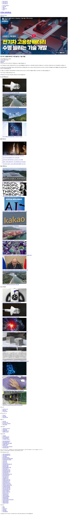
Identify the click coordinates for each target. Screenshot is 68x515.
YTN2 (4, 507)
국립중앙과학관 (5, 497)
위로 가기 (2, 16)
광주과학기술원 (5, 466)
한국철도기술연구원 (6, 479)
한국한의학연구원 (6, 475)
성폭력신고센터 (5, 431)
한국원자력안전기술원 (7, 459)
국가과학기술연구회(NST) (7, 446)
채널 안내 (4, 410)
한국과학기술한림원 (6, 487)
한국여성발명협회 (6, 496)
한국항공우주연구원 (6, 480)
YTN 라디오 (5, 508)
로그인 (3, 15)
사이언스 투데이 (6, 5)
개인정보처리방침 (6, 436)
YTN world (5, 510)
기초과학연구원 (5, 477)
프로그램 (4, 6)
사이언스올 (5, 460)
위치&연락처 (5, 411)
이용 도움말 (5, 424)
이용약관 (4, 435)
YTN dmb (4, 509)
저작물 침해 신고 (6, 430)
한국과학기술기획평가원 (7, 464)
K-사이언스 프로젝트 (6, 423)
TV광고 (4, 415)
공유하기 (2, 62)
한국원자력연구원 (6, 481)
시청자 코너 (5, 8)
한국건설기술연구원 (6, 488)
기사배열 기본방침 (6, 439)
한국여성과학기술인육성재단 (8, 499)
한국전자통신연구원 (6, 469)
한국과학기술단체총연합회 (8, 458)
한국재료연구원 (5, 494)
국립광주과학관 (5, 501)
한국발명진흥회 (5, 498)
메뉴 (6, 15)
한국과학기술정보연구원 (7, 485)
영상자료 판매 (5, 417)
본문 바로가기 (5, 2)
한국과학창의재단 (6, 442)
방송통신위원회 (5, 444)
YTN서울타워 (5, 511)
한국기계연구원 (5, 476)
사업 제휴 (4, 416)
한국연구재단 (5, 445)
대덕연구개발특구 (6, 490)
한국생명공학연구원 (6, 471)
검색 (1, 15)
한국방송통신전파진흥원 (7, 443)
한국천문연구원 (5, 468)
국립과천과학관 (5, 495)
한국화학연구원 (5, 478)
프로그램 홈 (2, 61)
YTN (3, 506)
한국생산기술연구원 (6, 491)
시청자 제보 (5, 429)
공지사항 (4, 421)
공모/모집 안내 (5, 422)
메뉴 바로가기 (5, 1)
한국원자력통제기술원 (7, 467)
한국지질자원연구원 (6, 489)
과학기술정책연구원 (6, 455)
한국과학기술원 (5, 447)
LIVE (4, 9)
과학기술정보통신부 (6, 441)
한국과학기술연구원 (6, 470)
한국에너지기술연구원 (7, 484)
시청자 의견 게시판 (6, 428)
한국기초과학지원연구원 (7, 474)
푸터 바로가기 (5, 3)
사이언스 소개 (5, 409)
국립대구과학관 (5, 500)
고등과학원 (5, 456)
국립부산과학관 (5, 502)
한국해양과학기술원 (6, 486)
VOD (3, 7)
